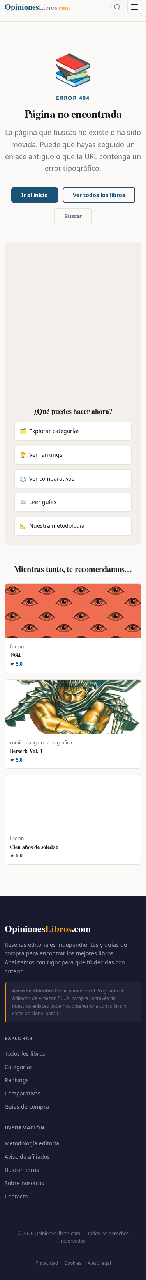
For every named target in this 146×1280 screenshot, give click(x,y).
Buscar (73, 216)
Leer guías (37, 502)
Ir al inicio (34, 195)
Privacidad (46, 1263)
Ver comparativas (46, 478)
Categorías (19, 1067)
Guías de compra (27, 1106)
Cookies (72, 1263)
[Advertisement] (73, 330)
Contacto (16, 1196)
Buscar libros (22, 1169)
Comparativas (22, 1093)
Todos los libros (25, 1053)
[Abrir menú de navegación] (134, 7)
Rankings (17, 1080)
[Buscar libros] (117, 7)
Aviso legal (99, 1263)
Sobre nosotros (24, 1183)
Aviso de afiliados (27, 1156)
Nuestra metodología (51, 525)
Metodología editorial (33, 1143)
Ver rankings (40, 454)
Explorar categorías (49, 431)
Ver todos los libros (99, 195)
